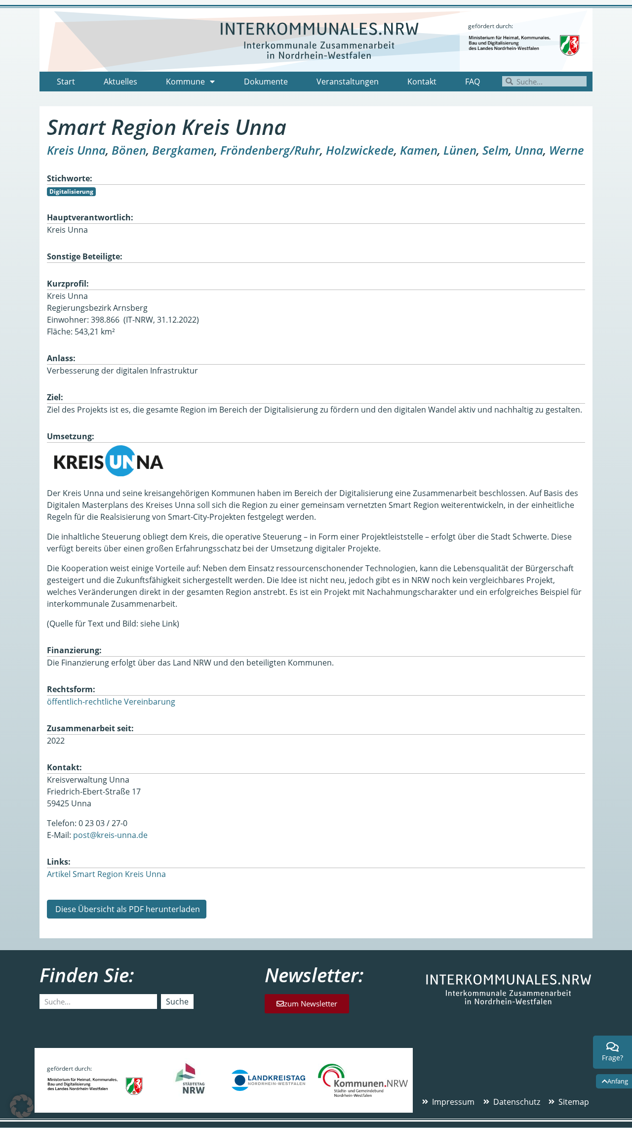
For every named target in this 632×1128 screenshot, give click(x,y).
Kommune (185, 81)
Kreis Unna (76, 150)
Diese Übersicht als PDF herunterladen (126, 909)
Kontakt (421, 81)
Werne (566, 150)
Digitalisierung (71, 191)
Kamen (418, 150)
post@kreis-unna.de (110, 835)
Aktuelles (120, 81)
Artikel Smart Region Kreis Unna (106, 874)
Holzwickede (360, 150)
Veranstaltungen (347, 81)
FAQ (472, 81)
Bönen (129, 150)
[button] (21, 1106)
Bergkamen (183, 150)
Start (66, 81)
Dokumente (266, 81)
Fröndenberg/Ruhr (270, 150)
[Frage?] (612, 1047)
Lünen (459, 150)
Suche (177, 1001)
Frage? (612, 1057)
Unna (528, 150)
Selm (495, 150)
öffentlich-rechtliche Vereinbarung (111, 701)
